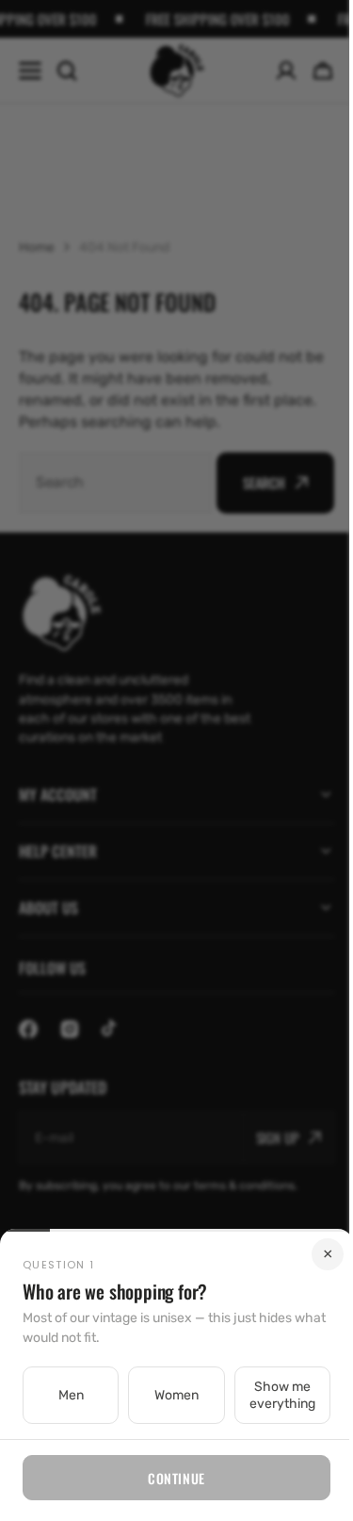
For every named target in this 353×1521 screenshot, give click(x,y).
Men (68, 1395)
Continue (169, 1478)
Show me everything (270, 1395)
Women (169, 1395)
